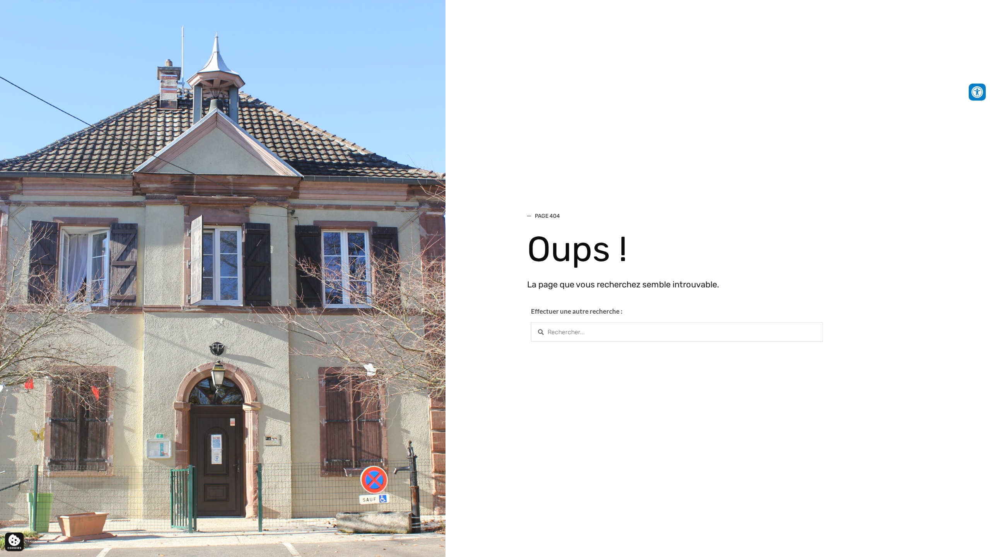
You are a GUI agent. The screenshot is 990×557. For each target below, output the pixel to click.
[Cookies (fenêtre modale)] (14, 542)
